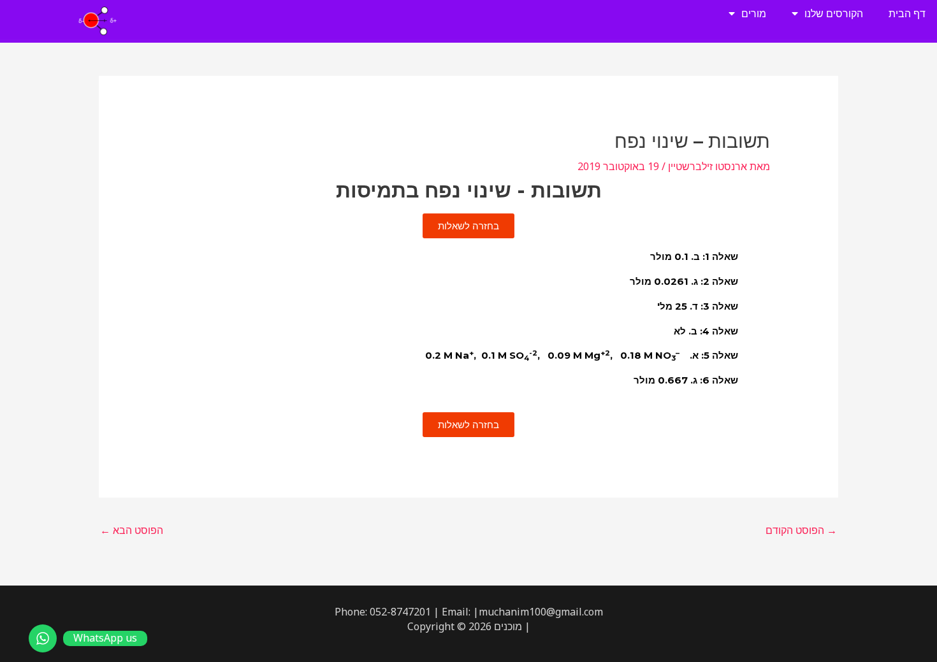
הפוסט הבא (131, 530)
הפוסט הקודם (801, 530)
